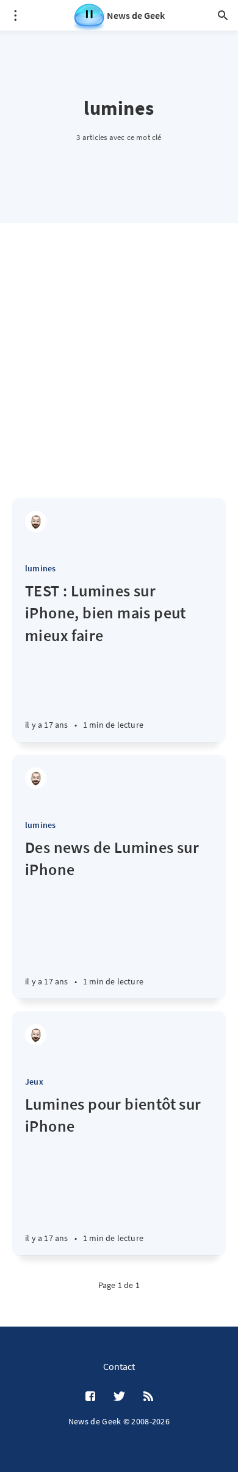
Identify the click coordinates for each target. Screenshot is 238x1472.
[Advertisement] (119, 373)
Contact (119, 1366)
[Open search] (222, 15)
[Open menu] (15, 15)
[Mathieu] (35, 521)
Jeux (34, 1081)
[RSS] (148, 1396)
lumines (40, 568)
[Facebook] (90, 1396)
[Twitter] (119, 1396)
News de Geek (136, 15)
